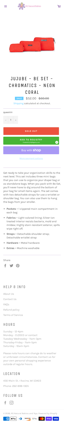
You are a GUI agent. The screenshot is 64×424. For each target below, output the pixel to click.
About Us (8, 293)
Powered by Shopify (47, 413)
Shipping (18, 103)
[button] (31, 141)
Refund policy (11, 309)
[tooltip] (56, 142)
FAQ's (6, 304)
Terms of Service (13, 315)
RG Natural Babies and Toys (24, 413)
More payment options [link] (31, 158)
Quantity (7, 112)
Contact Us (9, 299)
